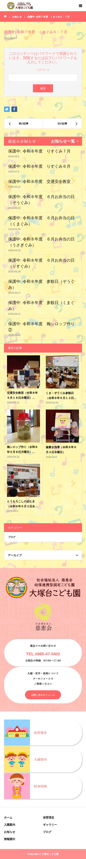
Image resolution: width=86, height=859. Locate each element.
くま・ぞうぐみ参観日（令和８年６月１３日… (61, 395)
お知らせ (9, 831)
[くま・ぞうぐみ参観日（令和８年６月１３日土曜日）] (62, 372)
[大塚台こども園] (20, 6)
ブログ (11, 537)
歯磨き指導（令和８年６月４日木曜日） (61, 449)
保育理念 (48, 817)
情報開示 (9, 839)
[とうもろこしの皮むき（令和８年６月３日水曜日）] (23, 480)
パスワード (43, 70)
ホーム (8, 817)
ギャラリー (50, 824)
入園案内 (9, 824)
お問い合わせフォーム (43, 695)
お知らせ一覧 (63, 141)
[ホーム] (5, 16)
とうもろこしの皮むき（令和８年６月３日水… (22, 504)
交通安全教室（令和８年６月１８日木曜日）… (22, 395)
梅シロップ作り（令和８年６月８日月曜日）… (22, 449)
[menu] (80, 5)
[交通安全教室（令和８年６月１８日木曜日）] (23, 371)
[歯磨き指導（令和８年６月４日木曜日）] (62, 426)
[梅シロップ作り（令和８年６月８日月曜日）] (23, 426)
